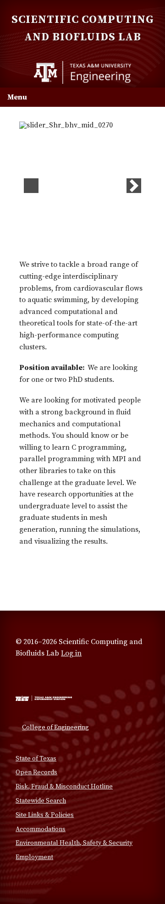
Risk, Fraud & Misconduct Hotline (64, 787)
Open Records (36, 772)
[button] (31, 185)
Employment (34, 857)
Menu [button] (17, 97)
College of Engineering (55, 727)
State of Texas (36, 759)
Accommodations (41, 829)
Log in (71, 653)
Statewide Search (41, 801)
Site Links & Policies (45, 815)
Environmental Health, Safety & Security (74, 843)
